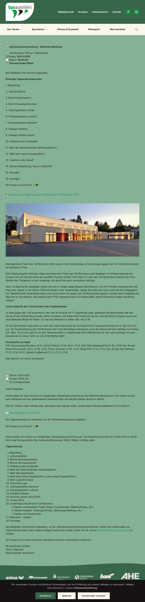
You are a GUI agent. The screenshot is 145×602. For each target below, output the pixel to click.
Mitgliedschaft (66, 11)
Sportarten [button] (38, 29)
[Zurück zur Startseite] (20, 12)
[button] (136, 29)
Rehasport (94, 29)
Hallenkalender (100, 11)
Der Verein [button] (13, 29)
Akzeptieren (45, 595)
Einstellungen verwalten (93, 595)
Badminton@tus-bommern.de (24, 412)
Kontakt (117, 11)
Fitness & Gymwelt (67, 29)
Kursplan (83, 11)
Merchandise (117, 29)
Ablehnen (66, 595)
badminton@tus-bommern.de (113, 530)
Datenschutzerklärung (85, 587)
